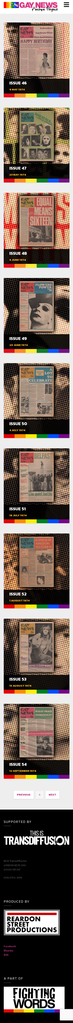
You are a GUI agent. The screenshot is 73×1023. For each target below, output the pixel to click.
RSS (6, 954)
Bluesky (8, 950)
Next (52, 795)
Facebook (10, 946)
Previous (24, 795)
